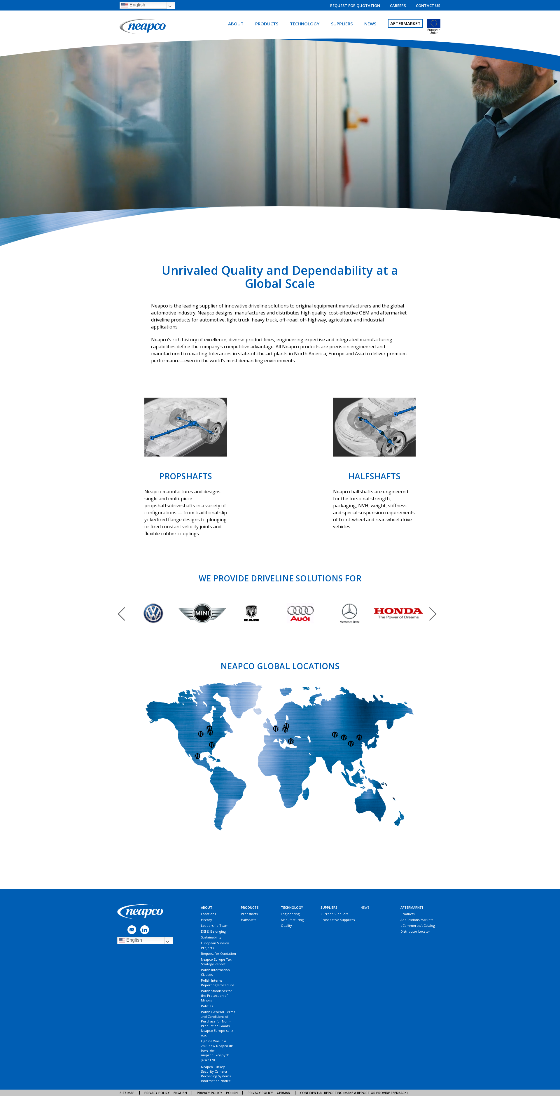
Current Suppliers (334, 914)
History (206, 919)
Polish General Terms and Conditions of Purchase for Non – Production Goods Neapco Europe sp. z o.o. (218, 1023)
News (370, 24)
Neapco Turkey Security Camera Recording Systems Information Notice (216, 1073)
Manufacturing (292, 919)
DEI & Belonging (213, 931)
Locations (208, 914)
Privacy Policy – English (165, 1093)
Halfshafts (248, 919)
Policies (207, 1006)
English (136, 4)
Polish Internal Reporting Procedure (217, 982)
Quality (286, 925)
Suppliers (342, 24)
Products (266, 24)
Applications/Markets (416, 919)
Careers (398, 5)
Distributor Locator (415, 931)
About (236, 24)
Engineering (290, 914)
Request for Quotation (355, 5)
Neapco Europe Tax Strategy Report (216, 961)
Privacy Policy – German (269, 1093)
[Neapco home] (143, 26)
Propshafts (249, 914)
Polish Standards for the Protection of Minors (216, 995)
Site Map (127, 1093)
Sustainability (211, 937)
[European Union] (433, 23)
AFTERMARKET (412, 907)
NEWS (364, 907)
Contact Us (428, 5)
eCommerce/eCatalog (417, 925)
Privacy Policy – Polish (217, 1093)
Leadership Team (214, 925)
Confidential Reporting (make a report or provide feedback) (354, 1093)
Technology (304, 24)
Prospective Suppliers (338, 919)
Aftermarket (405, 23)
